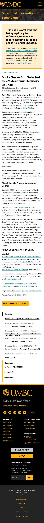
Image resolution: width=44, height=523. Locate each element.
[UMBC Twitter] (10, 412)
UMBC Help (7, 431)
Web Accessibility (22, 512)
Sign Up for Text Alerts (31, 443)
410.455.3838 (17, 367)
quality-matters (35, 291)
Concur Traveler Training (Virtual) (19, 326)
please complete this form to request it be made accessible (21, 50)
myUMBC (10, 378)
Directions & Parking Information (15, 406)
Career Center (8, 425)
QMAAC (26, 100)
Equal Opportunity (22, 499)
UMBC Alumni (7, 422)
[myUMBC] (31, 412)
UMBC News (7, 434)
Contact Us (9, 372)
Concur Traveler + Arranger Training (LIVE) (22, 349)
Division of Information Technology (18, 15)
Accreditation (22, 495)
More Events (10, 357)
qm (23, 291)
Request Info (22, 450)
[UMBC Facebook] (5, 412)
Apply (22, 456)
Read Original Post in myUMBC (15, 303)
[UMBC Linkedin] (24, 412)
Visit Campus (7, 437)
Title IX (22, 507)
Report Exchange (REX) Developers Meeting (22, 319)
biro (8, 291)
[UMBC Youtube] (19, 412)
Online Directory (29, 422)
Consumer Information (22, 516)
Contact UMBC (29, 425)
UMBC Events (7, 428)
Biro (3, 132)
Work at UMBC (8, 440)
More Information (20, 285)
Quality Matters (28, 108)
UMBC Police (28, 437)
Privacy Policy (22, 503)
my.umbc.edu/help (23, 63)
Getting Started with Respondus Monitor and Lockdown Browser (23, 334)
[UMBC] (10, 4)
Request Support (29, 428)
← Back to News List (10, 72)
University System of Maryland (25, 490)
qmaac (27, 291)
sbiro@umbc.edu (14, 279)
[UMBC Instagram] (14, 412)
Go (29, 477)
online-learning (15, 291)
